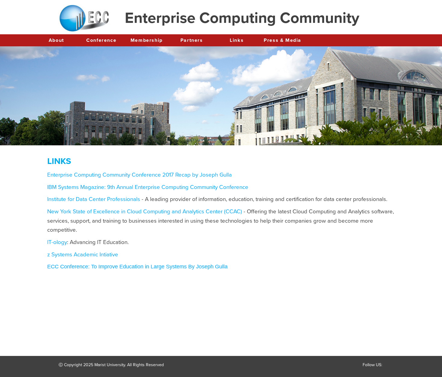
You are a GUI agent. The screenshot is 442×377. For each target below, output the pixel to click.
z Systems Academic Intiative (82, 254)
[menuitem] (56, 40)
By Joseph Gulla (207, 267)
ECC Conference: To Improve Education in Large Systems (117, 267)
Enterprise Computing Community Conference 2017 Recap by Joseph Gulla (139, 175)
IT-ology (57, 242)
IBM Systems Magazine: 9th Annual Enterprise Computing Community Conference (147, 187)
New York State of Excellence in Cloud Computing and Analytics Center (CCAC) (145, 211)
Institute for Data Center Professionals (94, 199)
